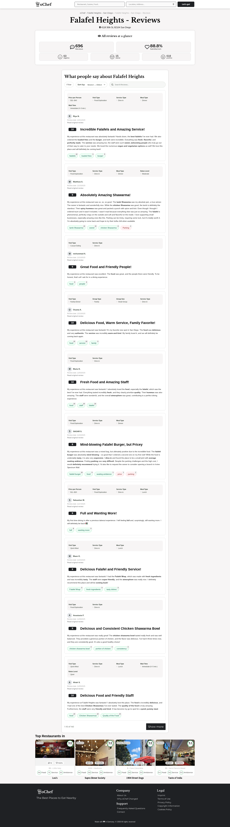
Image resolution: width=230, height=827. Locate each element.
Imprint (161, 795)
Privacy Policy (164, 802)
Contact (121, 812)
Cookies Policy (165, 809)
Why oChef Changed (127, 799)
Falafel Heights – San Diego (100, 13)
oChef (82, 13)
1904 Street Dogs (135, 777)
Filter (69, 84)
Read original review (75, 123)
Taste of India (175, 777)
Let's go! (186, 4)
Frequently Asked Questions (131, 808)
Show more (156, 726)
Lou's (55, 777)
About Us (121, 795)
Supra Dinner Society (95, 777)
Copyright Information (169, 806)
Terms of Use (164, 799)
